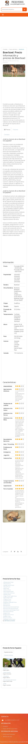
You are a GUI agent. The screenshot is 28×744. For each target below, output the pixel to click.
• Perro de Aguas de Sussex (9, 680)
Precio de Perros (4, 742)
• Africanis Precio (7, 583)
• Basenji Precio (6, 605)
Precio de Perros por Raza (10, 728)
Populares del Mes (8, 655)
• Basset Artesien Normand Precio (11, 607)
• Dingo (4, 683)
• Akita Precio (6, 588)
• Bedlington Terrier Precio (9, 619)
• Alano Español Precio (8, 591)
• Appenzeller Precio (7, 597)
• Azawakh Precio (7, 600)
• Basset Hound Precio (8, 611)
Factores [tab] (15, 129)
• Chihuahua (6, 676)
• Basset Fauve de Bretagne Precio (11, 610)
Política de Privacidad (9, 734)
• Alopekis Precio (7, 594)
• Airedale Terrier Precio (8, 585)
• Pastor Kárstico (7, 672)
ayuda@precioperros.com (12, 720)
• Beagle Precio (6, 613)
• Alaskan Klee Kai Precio (9, 593)
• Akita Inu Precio (7, 590)
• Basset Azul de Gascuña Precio (10, 608)
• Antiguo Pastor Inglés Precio (10, 596)
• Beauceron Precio (7, 617)
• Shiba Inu (5, 668)
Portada (5, 49)
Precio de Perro (13, 49)
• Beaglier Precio (7, 616)
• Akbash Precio (6, 587)
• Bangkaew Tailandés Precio (10, 602)
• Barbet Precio (6, 604)
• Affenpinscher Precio (8, 582)
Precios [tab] (7, 129)
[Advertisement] (14, 32)
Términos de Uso (7, 736)
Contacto (5, 726)
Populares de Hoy (8, 652)
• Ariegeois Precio (7, 599)
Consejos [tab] (6, 134)
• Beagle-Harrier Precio (8, 614)
